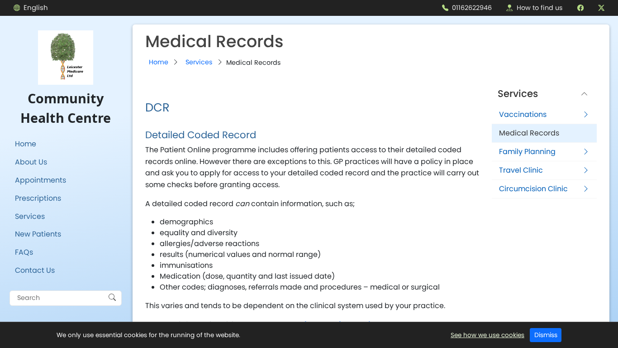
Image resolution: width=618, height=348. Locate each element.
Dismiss (545, 334)
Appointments (40, 180)
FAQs (24, 252)
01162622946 (472, 7)
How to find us (540, 7)
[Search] (112, 296)
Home (25, 144)
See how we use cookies (487, 335)
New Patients (38, 234)
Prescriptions (38, 198)
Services (30, 216)
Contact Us (35, 270)
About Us (31, 162)
